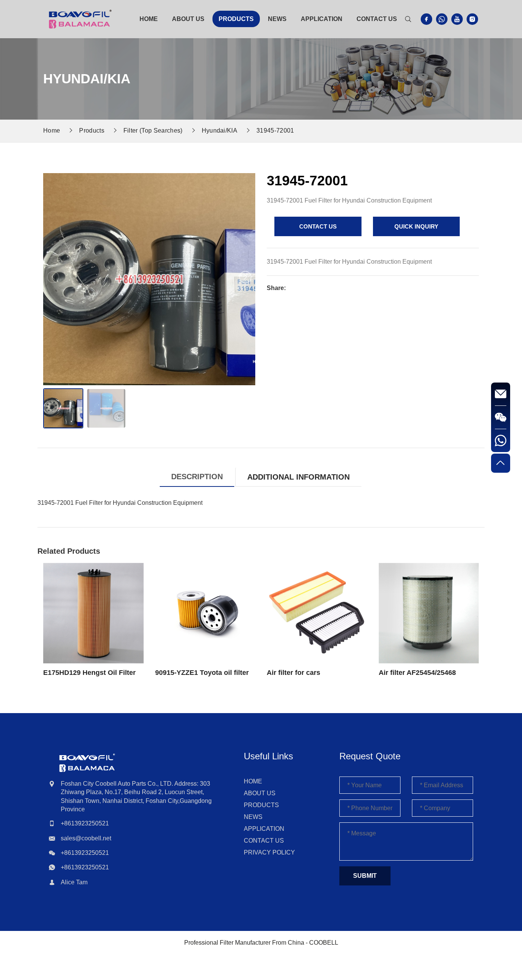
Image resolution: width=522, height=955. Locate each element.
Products (236, 19)
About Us (188, 19)
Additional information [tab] (298, 477)
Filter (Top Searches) (153, 130)
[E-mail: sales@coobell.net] (500, 394)
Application (321, 19)
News (277, 19)
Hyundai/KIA (220, 130)
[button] (245, 277)
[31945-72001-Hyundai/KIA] (80, 19)
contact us (318, 226)
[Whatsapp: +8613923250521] (500, 440)
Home (148, 19)
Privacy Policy (269, 852)
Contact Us (377, 19)
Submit (365, 875)
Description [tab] (197, 476)
